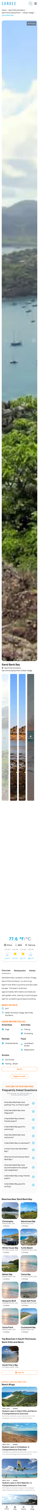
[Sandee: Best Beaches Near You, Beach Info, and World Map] (9, 3)
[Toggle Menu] (35, 3)
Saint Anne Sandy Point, (11, 670)
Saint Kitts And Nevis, (12, 668)
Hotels (32, 970)
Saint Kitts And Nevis (16, 10)
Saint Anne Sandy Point (11, 12)
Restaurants (20, 970)
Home (4, 10)
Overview (6, 970)
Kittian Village (28, 12)
